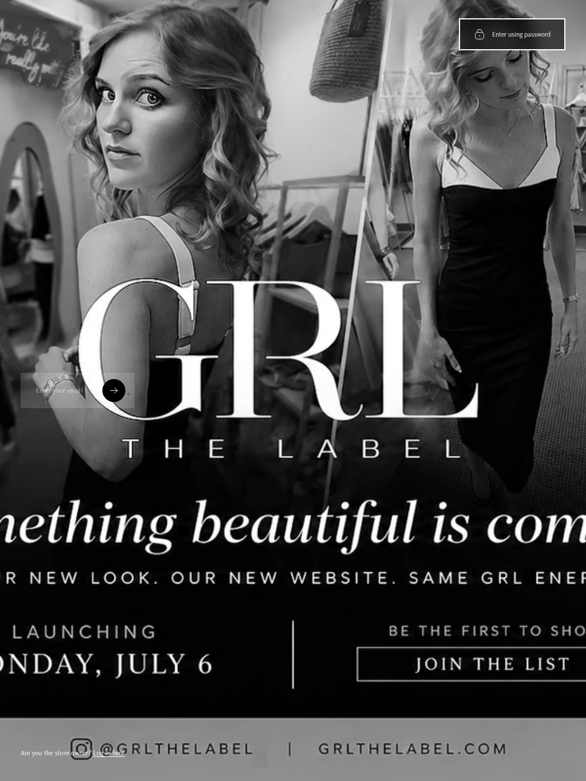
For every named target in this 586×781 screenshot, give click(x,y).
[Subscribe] (113, 390)
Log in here (109, 752)
